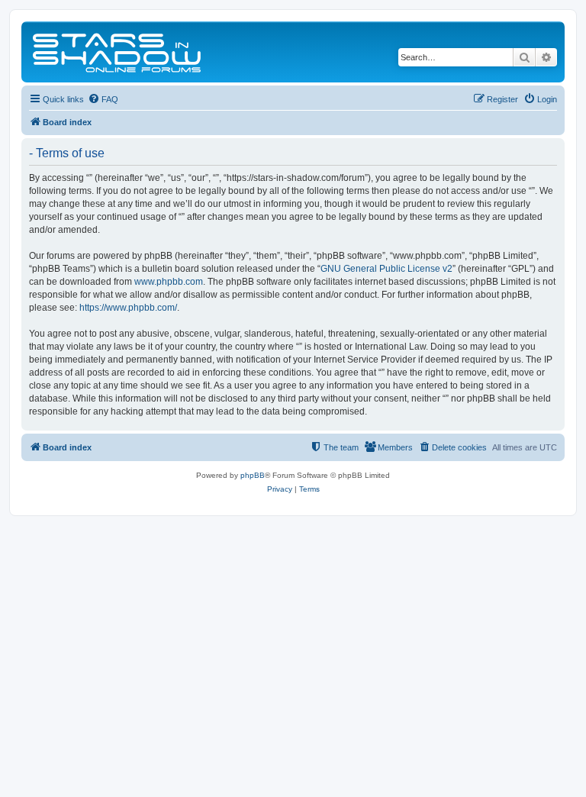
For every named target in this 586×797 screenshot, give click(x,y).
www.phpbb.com (168, 281)
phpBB (252, 475)
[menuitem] (103, 99)
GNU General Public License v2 (386, 268)
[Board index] (118, 52)
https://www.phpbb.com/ (128, 307)
